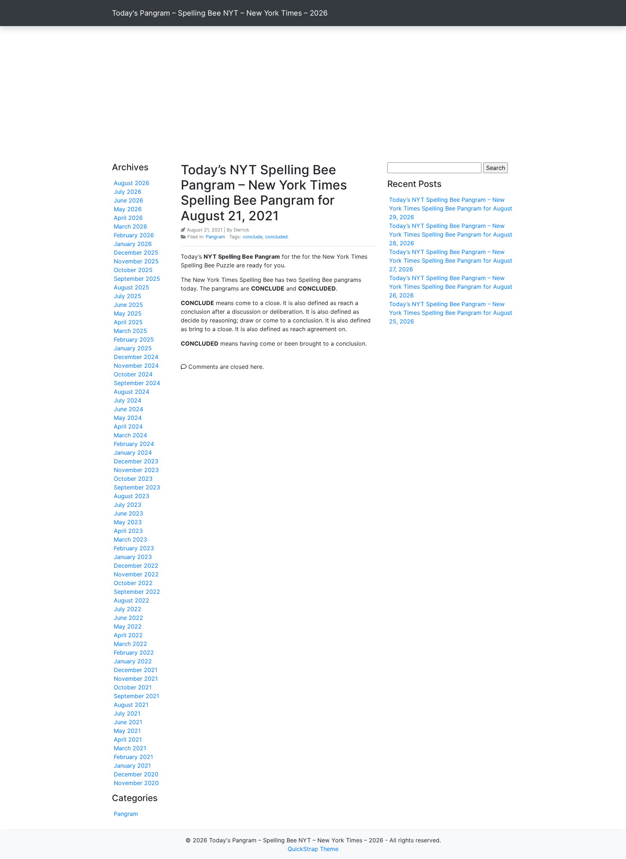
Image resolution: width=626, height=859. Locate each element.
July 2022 (127, 609)
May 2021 (127, 730)
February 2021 (133, 756)
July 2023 (127, 504)
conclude (252, 236)
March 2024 (130, 435)
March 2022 (130, 643)
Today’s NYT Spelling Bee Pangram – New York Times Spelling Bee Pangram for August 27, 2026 (450, 260)
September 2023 (137, 487)
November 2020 (136, 783)
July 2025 (127, 296)
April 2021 (128, 739)
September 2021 (136, 696)
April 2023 (128, 530)
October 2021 (132, 687)
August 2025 (131, 287)
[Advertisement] (313, 94)
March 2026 (130, 226)
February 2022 (134, 652)
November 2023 (136, 470)
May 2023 (128, 522)
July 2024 (127, 400)
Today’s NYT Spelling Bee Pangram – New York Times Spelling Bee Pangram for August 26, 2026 (450, 286)
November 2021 (136, 678)
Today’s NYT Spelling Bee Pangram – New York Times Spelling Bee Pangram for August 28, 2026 (450, 234)
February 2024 (134, 443)
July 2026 (127, 191)
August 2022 (131, 600)
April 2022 (128, 635)
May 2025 (128, 313)
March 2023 (130, 539)
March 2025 (130, 330)
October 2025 (133, 270)
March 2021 (130, 748)
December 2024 (136, 356)
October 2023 (133, 478)
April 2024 (128, 426)
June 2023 (128, 513)
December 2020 (136, 774)
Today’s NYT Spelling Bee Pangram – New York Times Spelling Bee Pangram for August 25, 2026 (450, 312)
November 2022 (136, 574)
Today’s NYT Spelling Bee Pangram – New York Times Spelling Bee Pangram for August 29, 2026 (450, 208)
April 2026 (128, 217)
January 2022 (133, 661)
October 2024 (133, 374)
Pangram (126, 813)
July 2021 (127, 713)
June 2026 (128, 200)
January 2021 (132, 765)
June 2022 (128, 617)
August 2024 (131, 391)
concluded (276, 236)
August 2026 (131, 183)
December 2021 (135, 670)
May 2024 (128, 417)
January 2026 (133, 243)
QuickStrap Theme (313, 848)
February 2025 (134, 339)
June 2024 (128, 409)
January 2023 (133, 556)
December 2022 (136, 565)
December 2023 (136, 461)
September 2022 (137, 591)
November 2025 (136, 261)
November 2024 (136, 365)
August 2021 (131, 704)
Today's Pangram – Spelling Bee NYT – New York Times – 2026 (219, 13)
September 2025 (137, 278)
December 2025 (136, 252)
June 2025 (128, 304)
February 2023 (134, 548)
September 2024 (137, 383)
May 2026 (128, 209)
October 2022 (133, 583)
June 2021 (128, 722)
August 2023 (131, 496)
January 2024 (133, 452)
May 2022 (128, 626)
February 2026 (134, 235)
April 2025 (128, 322)
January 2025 (133, 348)
